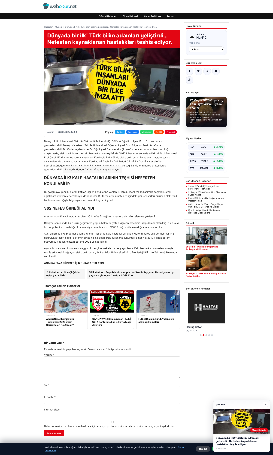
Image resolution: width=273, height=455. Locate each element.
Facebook (132, 132)
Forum (170, 16)
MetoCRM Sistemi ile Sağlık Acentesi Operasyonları (206, 199)
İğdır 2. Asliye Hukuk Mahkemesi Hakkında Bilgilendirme (204, 211)
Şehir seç (194, 43)
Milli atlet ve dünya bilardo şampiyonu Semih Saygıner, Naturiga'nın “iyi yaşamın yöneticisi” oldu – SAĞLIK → (131, 274)
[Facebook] (189, 71)
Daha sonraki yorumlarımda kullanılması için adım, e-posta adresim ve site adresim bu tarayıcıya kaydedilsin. (109, 426)
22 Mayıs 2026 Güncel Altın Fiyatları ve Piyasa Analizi (207, 193)
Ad (46, 384)
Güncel (58, 27)
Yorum (49, 354)
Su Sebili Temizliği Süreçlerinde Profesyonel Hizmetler (203, 187)
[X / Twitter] (198, 71)
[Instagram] (207, 71)
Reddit (159, 132)
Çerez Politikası (152, 16)
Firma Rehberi (130, 16)
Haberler (48, 27)
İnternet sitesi (52, 409)
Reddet (203, 449)
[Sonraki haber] (221, 101)
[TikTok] (189, 80)
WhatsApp (146, 132)
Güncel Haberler (107, 16)
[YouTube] (216, 71)
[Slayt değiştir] (201, 335)
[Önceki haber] (215, 101)
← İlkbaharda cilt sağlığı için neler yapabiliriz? (63, 274)
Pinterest (171, 132)
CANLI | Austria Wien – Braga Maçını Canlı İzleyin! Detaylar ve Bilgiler (205, 205)
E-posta (50, 397)
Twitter (120, 132)
